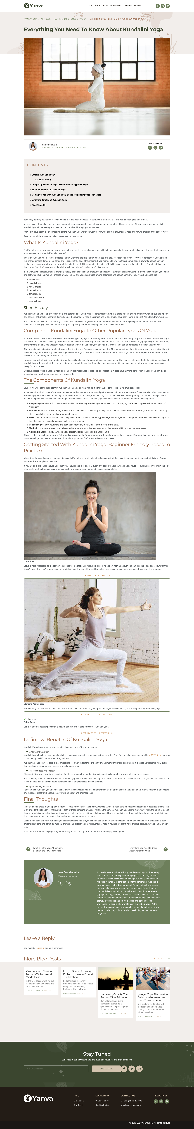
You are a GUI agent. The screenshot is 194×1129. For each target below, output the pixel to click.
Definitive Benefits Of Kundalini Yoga (49, 200)
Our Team (78, 1105)
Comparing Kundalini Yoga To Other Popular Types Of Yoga (60, 184)
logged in (40, 948)
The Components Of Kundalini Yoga (49, 189)
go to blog (160, 959)
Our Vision (94, 5)
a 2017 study (155, 755)
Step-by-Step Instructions (97, 575)
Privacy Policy (101, 1101)
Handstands (116, 5)
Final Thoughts (39, 205)
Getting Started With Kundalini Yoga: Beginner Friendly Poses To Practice (66, 195)
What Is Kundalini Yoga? (43, 175)
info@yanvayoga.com (131, 1105)
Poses (105, 5)
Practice (128, 5)
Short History (45, 179)
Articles (137, 5)
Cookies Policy (102, 1105)
